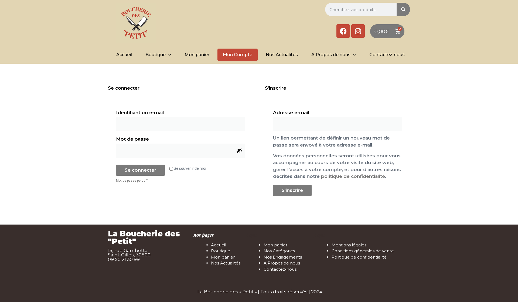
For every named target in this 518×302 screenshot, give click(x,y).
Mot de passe (147, 138)
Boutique (155, 54)
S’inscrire (292, 190)
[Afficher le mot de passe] (239, 151)
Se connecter (140, 170)
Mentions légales (349, 244)
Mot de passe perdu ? (132, 180)
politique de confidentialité (353, 176)
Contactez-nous (387, 54)
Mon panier (197, 54)
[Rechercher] (403, 9)
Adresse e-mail (306, 111)
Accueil (124, 54)
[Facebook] (343, 31)
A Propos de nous (330, 54)
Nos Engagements (283, 257)
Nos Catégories (279, 250)
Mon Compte (237, 54)
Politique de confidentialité (359, 257)
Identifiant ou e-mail (155, 111)
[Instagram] (358, 31)
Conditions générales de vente (363, 250)
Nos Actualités (282, 54)
